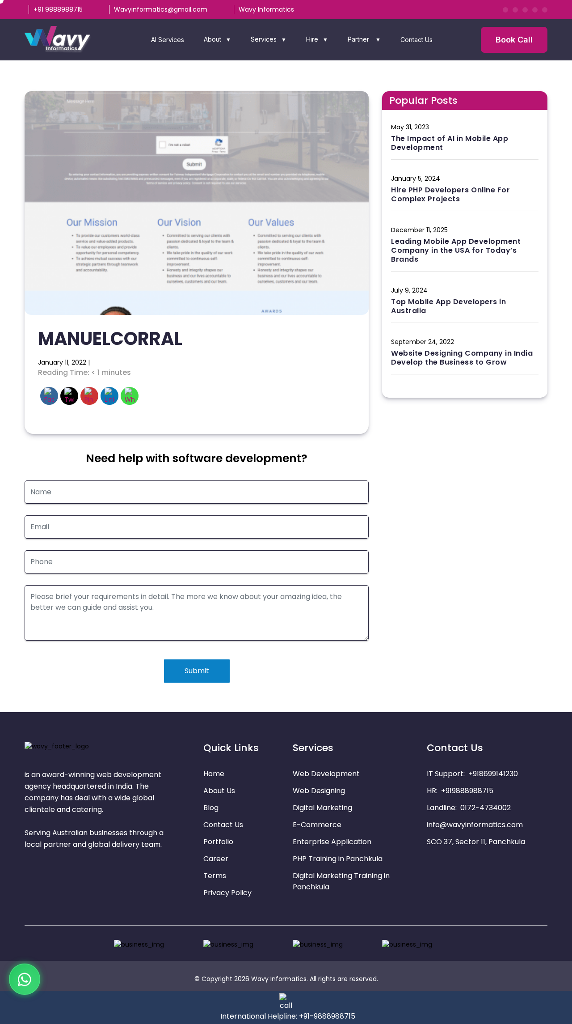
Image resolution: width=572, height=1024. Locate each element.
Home (213, 774)
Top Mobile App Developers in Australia (448, 306)
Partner (359, 39)
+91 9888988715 (58, 9)
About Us (219, 791)
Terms (214, 876)
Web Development (326, 774)
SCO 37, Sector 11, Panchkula (476, 842)
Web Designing (319, 791)
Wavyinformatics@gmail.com (160, 9)
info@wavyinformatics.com (475, 825)
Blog (211, 808)
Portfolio (218, 842)
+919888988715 (467, 791)
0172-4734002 (485, 808)
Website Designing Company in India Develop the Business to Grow (462, 357)
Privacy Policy (227, 893)
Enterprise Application (332, 842)
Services (264, 39)
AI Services (167, 39)
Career (215, 859)
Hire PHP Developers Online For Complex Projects (450, 194)
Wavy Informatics (266, 9)
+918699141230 (493, 774)
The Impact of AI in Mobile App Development (449, 143)
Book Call (514, 39)
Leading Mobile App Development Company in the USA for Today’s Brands (456, 250)
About (212, 39)
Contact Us (416, 39)
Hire (312, 39)
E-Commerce (317, 825)
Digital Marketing (322, 808)
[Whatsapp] (24, 976)
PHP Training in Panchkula (338, 859)
